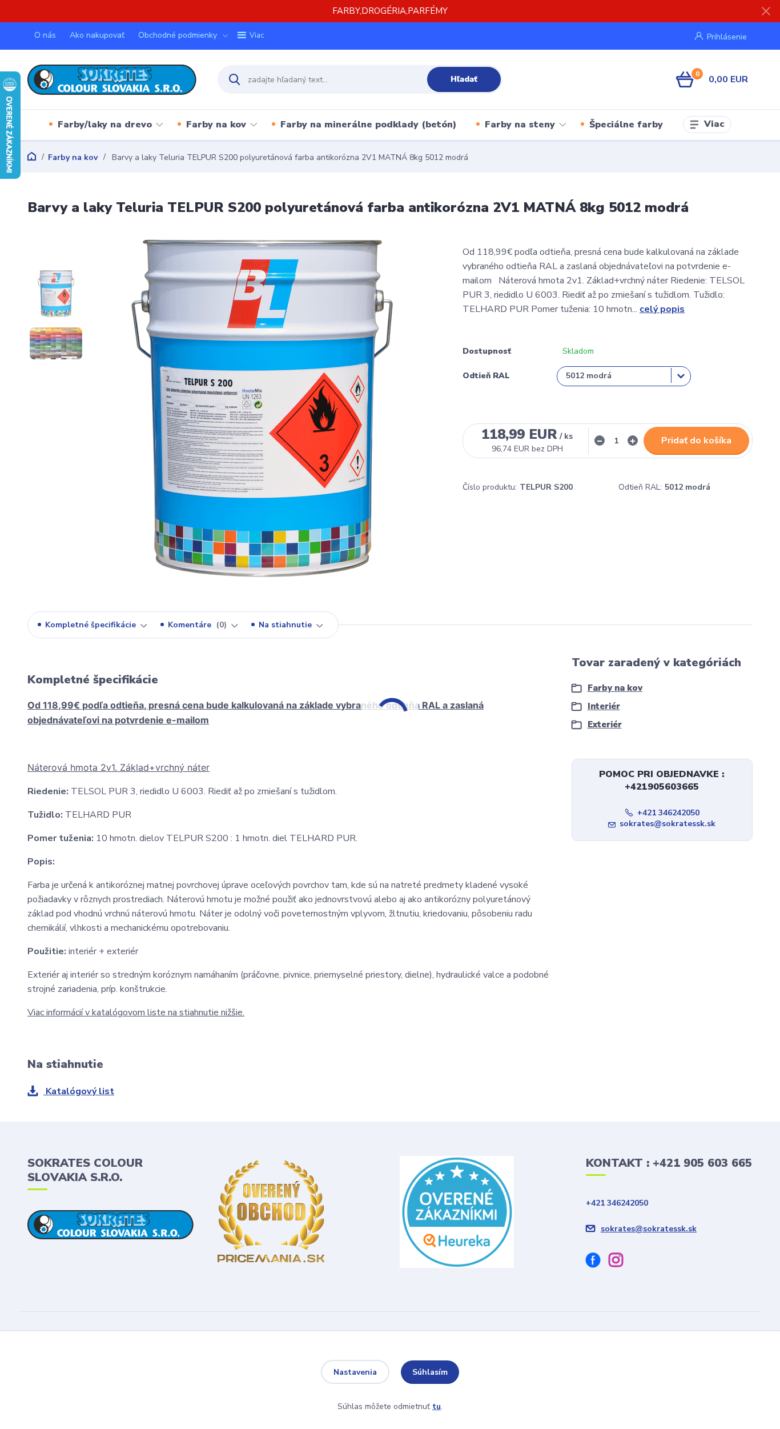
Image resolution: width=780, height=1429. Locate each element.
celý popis (662, 309)
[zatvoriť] (766, 11)
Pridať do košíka (696, 440)
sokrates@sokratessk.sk (667, 823)
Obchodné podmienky (177, 35)
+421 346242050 (668, 812)
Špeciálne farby (626, 124)
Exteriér (605, 724)
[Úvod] (112, 80)
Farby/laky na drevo (105, 124)
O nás (45, 35)
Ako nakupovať (97, 35)
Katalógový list (78, 1091)
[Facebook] (597, 1262)
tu (436, 1406)
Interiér (604, 706)
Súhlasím (430, 1372)
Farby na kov (216, 124)
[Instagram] (620, 1262)
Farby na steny (520, 124)
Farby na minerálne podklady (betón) (368, 124)
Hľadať (464, 79)
